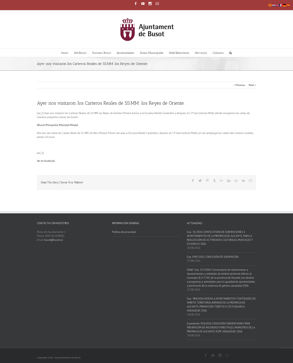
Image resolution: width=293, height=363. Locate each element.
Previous (240, 85)
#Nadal (74, 125)
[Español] (288, 5)
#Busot (41, 125)
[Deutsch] (284, 5)
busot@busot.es (53, 240)
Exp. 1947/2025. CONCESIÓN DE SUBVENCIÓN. (213, 257)
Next (251, 85)
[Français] (281, 5)
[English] (277, 5)
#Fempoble (51, 125)
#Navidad (64, 125)
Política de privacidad (124, 232)
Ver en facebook (46, 161)
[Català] (270, 5)
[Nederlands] (274, 5)
